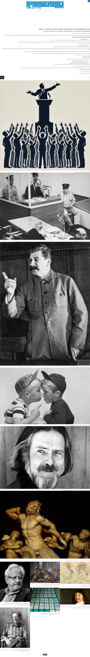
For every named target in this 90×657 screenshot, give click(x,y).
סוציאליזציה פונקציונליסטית (81, 43)
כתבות (51, 10)
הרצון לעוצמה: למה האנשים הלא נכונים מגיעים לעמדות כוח (79, 367)
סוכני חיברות (64, 67)
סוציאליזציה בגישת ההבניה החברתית (84, 73)
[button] (45, 654)
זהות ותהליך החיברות (70, 35)
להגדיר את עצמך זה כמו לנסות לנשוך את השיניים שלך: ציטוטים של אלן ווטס (76, 490)
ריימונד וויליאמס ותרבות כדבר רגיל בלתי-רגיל (22, 649)
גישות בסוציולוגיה (9, 35)
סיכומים (40, 10)
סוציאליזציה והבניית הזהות (86, 71)
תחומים (46, 10)
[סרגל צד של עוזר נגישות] (89, 1)
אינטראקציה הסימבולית (84, 46)
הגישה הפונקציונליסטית (86, 40)
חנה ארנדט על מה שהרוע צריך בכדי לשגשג (82, 241)
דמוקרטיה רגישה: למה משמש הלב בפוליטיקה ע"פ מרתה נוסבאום (78, 425)
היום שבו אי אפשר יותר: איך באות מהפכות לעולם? (51, 584)
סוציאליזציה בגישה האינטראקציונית (79, 55)
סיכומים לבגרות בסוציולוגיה (77, 33)
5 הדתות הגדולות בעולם (85, 585)
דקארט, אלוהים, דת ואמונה (85, 605)
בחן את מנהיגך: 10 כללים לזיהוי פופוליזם (82, 172)
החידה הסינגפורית (21, 67)
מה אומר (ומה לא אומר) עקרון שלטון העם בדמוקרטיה (50, 613)
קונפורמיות (47, 42)
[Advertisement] (45, 20)
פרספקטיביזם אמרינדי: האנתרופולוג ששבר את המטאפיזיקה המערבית (17, 603)
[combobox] (47, 77)
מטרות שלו (45, 67)
